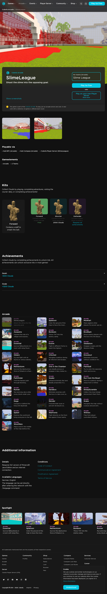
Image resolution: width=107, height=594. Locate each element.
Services (87, 555)
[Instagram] (21, 579)
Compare (67, 555)
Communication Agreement (49, 470)
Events (4, 564)
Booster (46, 567)
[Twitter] (3, 579)
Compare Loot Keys (70, 561)
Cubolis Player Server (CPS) (11, 572)
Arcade (4, 561)
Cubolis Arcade (8, 9)
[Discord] (25, 579)
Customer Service (90, 558)
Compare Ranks (69, 558)
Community (27, 555)
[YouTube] (17, 579)
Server (4, 569)
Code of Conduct (45, 466)
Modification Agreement (48, 474)
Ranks (45, 561)
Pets (44, 570)
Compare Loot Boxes (71, 564)
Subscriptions (47, 558)
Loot (44, 564)
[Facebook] (12, 579)
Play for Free (96, 3)
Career (87, 563)
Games (4, 555)
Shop (45, 555)
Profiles (25, 558)
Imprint (28, 587)
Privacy (36, 587)
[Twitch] (8, 579)
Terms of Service (45, 478)
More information (69, 581)
